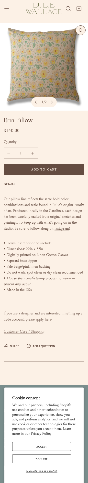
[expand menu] (7, 8)
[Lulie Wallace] (44, 8)
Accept (41, 446)
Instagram (62, 228)
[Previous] (36, 102)
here (48, 319)
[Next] (52, 102)
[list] (44, 67)
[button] (79, 8)
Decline (41, 459)
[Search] (68, 8)
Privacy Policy (41, 433)
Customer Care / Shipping (24, 331)
